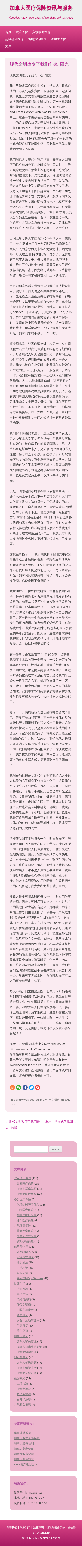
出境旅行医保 (37, 39)
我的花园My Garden (30, 1278)
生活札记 (22, 1268)
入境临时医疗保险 (28, 1204)
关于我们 (12, 1527)
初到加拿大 (21, 1357)
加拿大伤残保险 (27, 1236)
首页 (8, 32)
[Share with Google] (37, 1087)
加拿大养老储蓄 (24, 1449)
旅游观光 (19, 1378)
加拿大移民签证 (27, 1341)
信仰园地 (22, 1289)
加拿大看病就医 (27, 1189)
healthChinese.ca (50, 1538)
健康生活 (19, 1283)
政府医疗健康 (22, 1178)
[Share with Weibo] (12, 1087)
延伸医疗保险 (25, 1220)
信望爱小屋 (21, 1247)
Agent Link (43, 1533)
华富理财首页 (22, 1433)
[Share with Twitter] (31, 1087)
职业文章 (22, 1273)
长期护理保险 (25, 1241)
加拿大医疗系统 (27, 1194)
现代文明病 (24, 1304)
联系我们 (25, 1527)
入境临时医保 (41, 32)
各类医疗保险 (22, 1199)
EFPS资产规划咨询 (25, 1464)
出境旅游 (22, 1383)
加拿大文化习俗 (27, 1373)
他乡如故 (22, 1262)
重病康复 (22, 1326)
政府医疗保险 (25, 1183)
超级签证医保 (14, 39)
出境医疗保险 (25, 1210)
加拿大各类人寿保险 (27, 1438)
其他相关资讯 (22, 1404)
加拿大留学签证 (27, 1352)
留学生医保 (58, 39)
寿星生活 (22, 1294)
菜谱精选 (22, 1315)
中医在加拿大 (25, 1310)
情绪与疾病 (24, 1299)
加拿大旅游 (24, 1389)
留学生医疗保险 (27, 1215)
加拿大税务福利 (24, 1443)
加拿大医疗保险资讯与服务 (41, 8)
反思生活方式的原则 (61, 1121)
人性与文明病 (51, 1100)
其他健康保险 (22, 1225)
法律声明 (38, 1527)
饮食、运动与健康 (28, 1320)
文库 (8, 46)
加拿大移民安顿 (27, 1362)
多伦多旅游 (24, 1394)
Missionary (24, 1252)
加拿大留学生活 (27, 1368)
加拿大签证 (21, 1336)
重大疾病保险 (25, 1231)
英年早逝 (22, 1331)
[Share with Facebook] (25, 1087)
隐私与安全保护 (56, 1527)
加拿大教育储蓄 (24, 1454)
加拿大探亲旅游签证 (29, 1347)
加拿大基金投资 (24, 1459)
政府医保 (22, 32)
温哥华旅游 (24, 1399)
